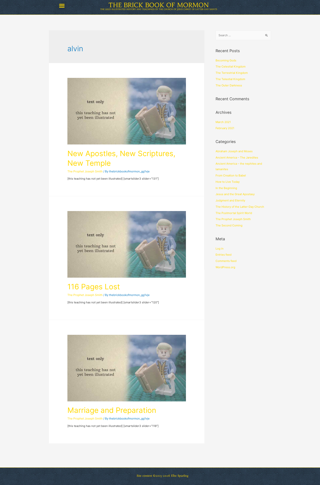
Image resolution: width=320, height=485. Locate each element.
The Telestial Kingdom (230, 79)
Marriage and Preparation (111, 410)
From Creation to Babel (231, 175)
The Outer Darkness (229, 85)
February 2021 (225, 128)
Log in (220, 248)
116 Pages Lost (93, 286)
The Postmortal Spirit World (234, 213)
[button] (61, 5)
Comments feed (226, 261)
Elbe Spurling (180, 475)
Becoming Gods (226, 60)
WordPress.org (225, 267)
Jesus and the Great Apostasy (235, 194)
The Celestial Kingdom (231, 66)
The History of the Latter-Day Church (240, 206)
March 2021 (223, 122)
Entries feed (223, 254)
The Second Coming (229, 225)
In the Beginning (226, 188)
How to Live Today (228, 181)
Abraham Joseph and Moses (234, 151)
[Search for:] (243, 35)
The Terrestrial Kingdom (232, 73)
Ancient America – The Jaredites (237, 157)
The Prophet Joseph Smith (85, 171)
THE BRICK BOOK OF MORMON (158, 5)
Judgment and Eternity (230, 200)
